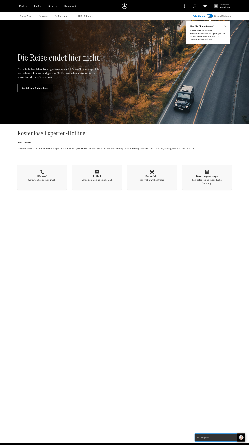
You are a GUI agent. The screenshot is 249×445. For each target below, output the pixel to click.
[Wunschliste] (205, 6)
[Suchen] (194, 6)
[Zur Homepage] (124, 6)
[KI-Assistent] (241, 437)
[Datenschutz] (184, 6)
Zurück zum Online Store (35, 88)
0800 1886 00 (24, 142)
